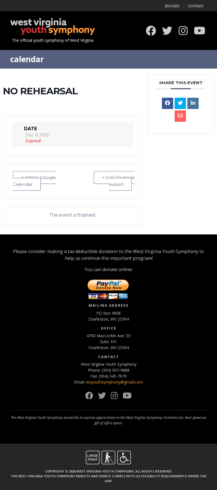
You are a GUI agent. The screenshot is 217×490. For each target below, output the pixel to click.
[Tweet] (180, 103)
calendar (27, 59)
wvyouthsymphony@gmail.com (114, 382)
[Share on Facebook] (167, 103)
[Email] (180, 116)
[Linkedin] (193, 103)
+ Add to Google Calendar (34, 181)
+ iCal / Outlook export (118, 181)
